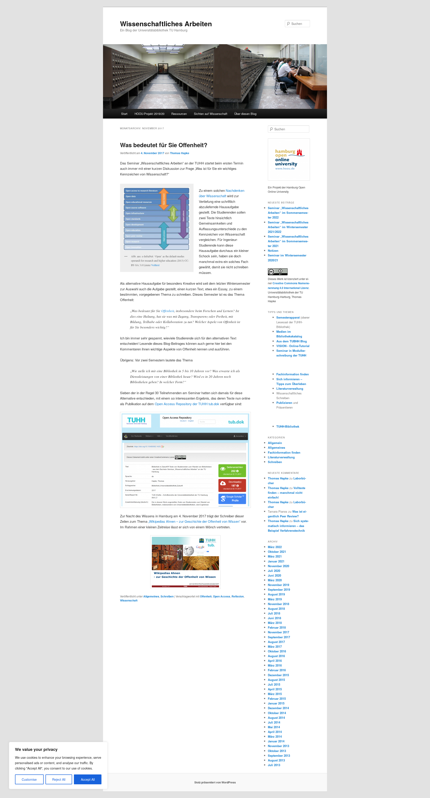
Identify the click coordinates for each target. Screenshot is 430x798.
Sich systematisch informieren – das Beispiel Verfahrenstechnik (288, 525)
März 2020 (275, 580)
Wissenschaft (129, 600)
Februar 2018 (277, 627)
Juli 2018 (274, 613)
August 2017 (276, 642)
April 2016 (275, 660)
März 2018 (275, 623)
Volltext (155, 265)
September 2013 (279, 755)
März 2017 (275, 646)
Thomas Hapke (179, 153)
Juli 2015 (274, 684)
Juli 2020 (274, 570)
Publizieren (284, 402)
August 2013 (276, 760)
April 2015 (275, 689)
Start (124, 114)
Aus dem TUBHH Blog (291, 341)
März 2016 (275, 665)
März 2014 (275, 736)
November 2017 (278, 632)
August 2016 (276, 656)
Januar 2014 (276, 741)
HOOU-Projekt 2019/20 (149, 114)
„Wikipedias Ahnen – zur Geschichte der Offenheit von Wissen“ (194, 521)
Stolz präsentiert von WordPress (215, 782)
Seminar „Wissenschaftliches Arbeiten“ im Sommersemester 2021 (288, 241)
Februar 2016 (277, 670)
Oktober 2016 (277, 651)
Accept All (88, 779)
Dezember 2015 (278, 675)
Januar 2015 (276, 703)
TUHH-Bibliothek (287, 426)
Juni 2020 (274, 575)
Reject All (58, 779)
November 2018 (278, 604)
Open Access (221, 596)
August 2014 (276, 717)
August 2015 (276, 680)
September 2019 (279, 589)
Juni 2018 (274, 618)
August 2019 (276, 594)
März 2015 (275, 694)
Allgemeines (151, 596)
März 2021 (275, 556)
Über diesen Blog (245, 114)
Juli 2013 (274, 765)
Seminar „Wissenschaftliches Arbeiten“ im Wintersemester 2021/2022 (288, 227)
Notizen (273, 250)
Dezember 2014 (278, 708)
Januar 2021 (276, 561)
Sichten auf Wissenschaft (210, 114)
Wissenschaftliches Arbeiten (166, 23)
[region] (58, 765)
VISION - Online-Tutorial (293, 346)
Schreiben (167, 596)
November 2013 (278, 746)
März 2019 (275, 599)
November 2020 (278, 566)
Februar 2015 (277, 698)
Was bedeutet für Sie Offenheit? (163, 145)
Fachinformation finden (292, 374)
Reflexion (238, 596)
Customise (29, 779)
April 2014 (275, 732)
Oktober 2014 (277, 713)
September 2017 (279, 637)
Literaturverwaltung (289, 388)
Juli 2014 (274, 722)
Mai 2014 (274, 727)
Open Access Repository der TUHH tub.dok (187, 403)
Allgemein (275, 443)
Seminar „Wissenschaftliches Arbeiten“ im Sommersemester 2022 (288, 212)
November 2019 (278, 585)
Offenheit (167, 310)
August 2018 (276, 608)
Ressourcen (179, 114)
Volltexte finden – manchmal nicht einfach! (286, 492)
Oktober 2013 (277, 751)
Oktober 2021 (277, 551)
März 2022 (275, 547)
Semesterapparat (288, 317)
